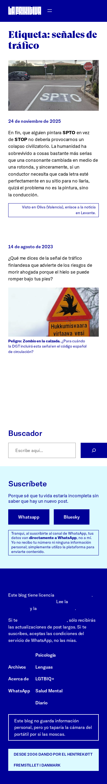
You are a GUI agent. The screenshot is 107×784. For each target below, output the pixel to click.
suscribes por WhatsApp (42, 620)
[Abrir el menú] (49, 10)
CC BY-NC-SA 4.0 (73, 595)
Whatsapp (29, 517)
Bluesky (71, 517)
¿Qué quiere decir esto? (31, 601)
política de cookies (56, 608)
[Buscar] (94, 450)
